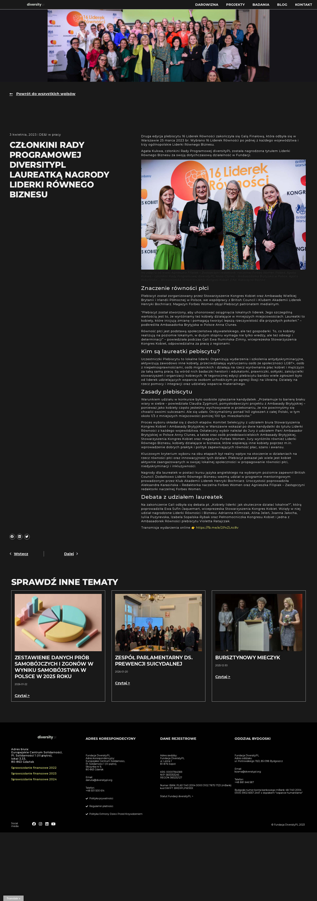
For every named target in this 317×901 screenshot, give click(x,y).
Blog (282, 5)
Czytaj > (22, 695)
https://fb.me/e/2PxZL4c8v (217, 527)
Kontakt (303, 5)
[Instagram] (40, 824)
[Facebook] (34, 824)
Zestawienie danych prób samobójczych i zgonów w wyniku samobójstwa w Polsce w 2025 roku (54, 667)
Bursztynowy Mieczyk (247, 658)
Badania (260, 5)
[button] (12, 537)
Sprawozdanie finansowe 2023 (34, 773)
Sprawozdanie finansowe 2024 (34, 779)
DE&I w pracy (50, 134)
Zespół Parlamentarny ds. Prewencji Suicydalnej (154, 661)
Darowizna (206, 5)
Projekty (235, 5)
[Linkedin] (47, 824)
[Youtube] (53, 824)
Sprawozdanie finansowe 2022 (34, 767)
